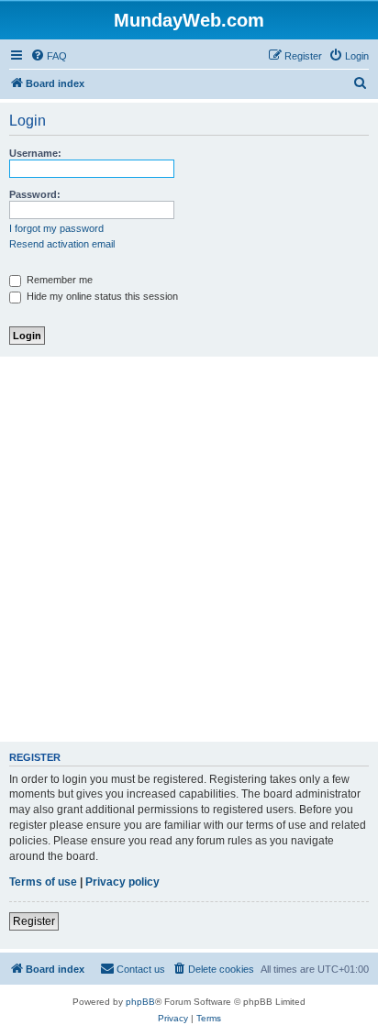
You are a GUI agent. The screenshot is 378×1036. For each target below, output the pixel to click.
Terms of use (43, 882)
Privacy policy (122, 882)
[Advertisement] (189, 549)
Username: (35, 153)
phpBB (140, 1002)
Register (34, 921)
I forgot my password (56, 228)
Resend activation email (62, 243)
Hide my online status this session (101, 296)
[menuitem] (48, 56)
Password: (35, 194)
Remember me (58, 279)
